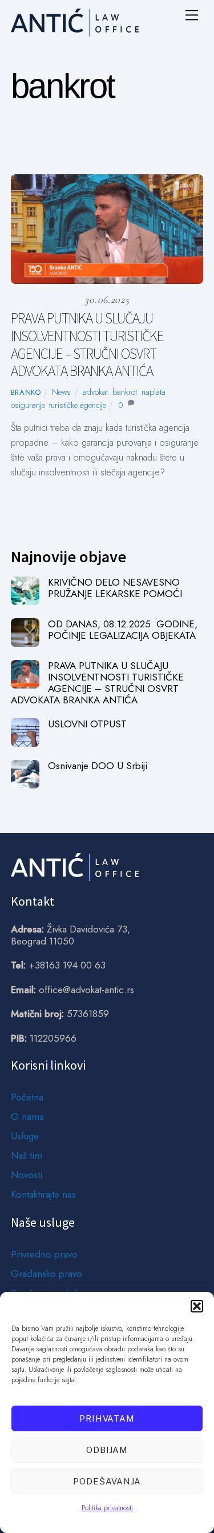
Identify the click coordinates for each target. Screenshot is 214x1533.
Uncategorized (133, 148)
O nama (27, 1116)
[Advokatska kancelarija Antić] (75, 31)
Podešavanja (107, 1481)
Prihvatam (107, 1418)
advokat (95, 392)
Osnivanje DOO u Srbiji (97, 765)
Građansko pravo (46, 1273)
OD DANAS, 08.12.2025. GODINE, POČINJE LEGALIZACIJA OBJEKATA (122, 629)
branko (26, 392)
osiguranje (28, 405)
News (76, 148)
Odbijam (107, 1450)
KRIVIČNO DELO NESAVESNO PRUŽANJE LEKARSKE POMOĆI (115, 588)
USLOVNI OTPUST (87, 724)
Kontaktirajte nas (43, 1194)
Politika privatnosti (107, 1508)
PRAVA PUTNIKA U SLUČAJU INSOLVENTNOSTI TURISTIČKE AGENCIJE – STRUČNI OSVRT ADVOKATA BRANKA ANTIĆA (87, 344)
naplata (153, 392)
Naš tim (26, 1155)
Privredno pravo (44, 1254)
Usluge (25, 1136)
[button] (197, 1306)
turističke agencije (77, 405)
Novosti (26, 1175)
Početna (27, 1097)
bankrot (124, 392)
